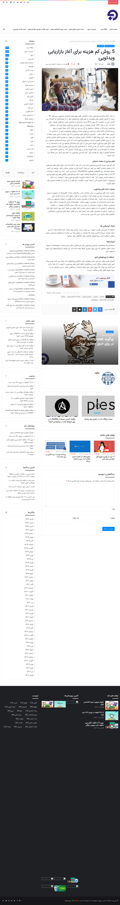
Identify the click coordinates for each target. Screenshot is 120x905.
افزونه (23, 703)
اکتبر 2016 (29, 628)
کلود (31, 137)
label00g (32, 295)
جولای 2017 (29, 595)
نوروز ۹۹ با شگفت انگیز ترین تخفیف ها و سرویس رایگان (13, 204)
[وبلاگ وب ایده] (112, 15)
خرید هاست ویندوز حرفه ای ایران (38, 29)
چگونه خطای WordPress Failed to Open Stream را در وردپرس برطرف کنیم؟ (19, 411)
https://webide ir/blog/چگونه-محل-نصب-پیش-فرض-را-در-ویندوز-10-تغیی (21, 271)
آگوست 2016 (28, 635)
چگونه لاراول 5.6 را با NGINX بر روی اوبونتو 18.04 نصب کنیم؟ (21, 334)
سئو (32, 55)
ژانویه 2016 (29, 650)
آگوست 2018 (28, 548)
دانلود (31, 152)
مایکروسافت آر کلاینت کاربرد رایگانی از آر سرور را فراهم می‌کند (81, 458)
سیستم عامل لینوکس (26, 63)
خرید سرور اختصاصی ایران (58, 29)
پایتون (31, 160)
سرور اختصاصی (31, 715)
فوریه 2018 (29, 570)
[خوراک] (7, 2)
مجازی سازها (29, 119)
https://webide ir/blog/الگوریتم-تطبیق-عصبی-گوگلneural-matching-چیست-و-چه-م (21, 252)
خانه (111, 41)
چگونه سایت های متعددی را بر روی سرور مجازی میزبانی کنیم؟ (20, 347)
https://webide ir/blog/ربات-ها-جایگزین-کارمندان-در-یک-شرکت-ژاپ (21, 277)
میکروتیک (30, 156)
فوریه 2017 (29, 613)
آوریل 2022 (29, 519)
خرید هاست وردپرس (19, 29)
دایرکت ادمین (28, 104)
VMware (30, 126)
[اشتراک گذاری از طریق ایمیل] (79, 309)
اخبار (31, 141)
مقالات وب (104, 29)
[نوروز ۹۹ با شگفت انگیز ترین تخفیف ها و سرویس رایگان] (28, 205)
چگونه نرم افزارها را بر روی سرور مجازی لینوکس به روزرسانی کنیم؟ (20, 340)
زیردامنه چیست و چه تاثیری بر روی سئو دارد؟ (56, 455)
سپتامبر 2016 (28, 631)
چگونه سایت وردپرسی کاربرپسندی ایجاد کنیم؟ (13, 215)
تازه (33, 172)
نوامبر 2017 (29, 581)
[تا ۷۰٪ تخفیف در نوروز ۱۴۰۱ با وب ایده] (28, 194)
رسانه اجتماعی (31, 711)
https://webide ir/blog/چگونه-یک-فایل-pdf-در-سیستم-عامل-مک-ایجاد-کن (20, 306)
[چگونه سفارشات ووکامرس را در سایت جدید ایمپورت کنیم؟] (72, 888)
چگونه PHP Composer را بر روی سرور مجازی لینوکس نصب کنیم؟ (94, 344)
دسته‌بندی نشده (28, 115)
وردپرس (30, 59)
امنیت (31, 134)
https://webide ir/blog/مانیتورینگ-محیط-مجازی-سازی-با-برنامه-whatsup (21, 300)
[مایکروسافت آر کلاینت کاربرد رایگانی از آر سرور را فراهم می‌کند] (80, 446)
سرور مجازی (110, 332)
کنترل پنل (30, 96)
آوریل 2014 (29, 675)
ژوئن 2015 (29, 664)
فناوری (31, 78)
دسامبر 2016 (29, 621)
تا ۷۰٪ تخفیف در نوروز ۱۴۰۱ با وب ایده (12, 192)
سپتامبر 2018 (28, 544)
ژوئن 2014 (29, 668)
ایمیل (112, 518)
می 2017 (30, 602)
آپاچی (33, 703)
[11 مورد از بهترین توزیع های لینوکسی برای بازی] (104, 446)
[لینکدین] (17, 2)
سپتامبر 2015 (28, 657)
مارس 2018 (29, 566)
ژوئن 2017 (29, 599)
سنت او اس (29, 70)
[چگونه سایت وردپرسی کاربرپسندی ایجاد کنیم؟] (28, 216)
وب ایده (67, 900)
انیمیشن (102, 297)
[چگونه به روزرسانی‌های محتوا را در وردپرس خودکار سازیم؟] (47, 888)
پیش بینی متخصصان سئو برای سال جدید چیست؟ (13, 226)
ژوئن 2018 (29, 555)
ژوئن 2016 (29, 642)
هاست (18, 723)
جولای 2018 (29, 551)
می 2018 (30, 559)
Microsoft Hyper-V (26, 122)
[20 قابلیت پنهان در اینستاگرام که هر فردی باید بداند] (72, 789)
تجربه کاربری (10, 707)
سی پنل (30, 107)
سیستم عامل (29, 85)
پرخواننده (20, 172)
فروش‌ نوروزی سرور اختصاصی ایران (13, 182)
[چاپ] (74, 309)
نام (113, 509)
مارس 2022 (29, 522)
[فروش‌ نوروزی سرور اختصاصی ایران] (28, 184)
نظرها (8, 172)
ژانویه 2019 (29, 530)
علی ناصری (31, 497)
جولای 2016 (29, 639)
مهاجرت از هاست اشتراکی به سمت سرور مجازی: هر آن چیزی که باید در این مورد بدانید (20, 354)
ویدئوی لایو (95, 300)
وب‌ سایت (76, 518)
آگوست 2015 (28, 660)
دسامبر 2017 (29, 577)
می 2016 (30, 646)
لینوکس (19, 719)
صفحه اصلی (113, 29)
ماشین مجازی (31, 723)
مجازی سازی (29, 92)
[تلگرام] (10, 2)
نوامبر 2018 (29, 537)
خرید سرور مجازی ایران (76, 29)
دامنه (31, 145)
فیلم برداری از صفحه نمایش (107, 300)
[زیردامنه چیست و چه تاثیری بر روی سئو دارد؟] (55, 445)
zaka (108, 64)
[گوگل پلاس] (28, 2)
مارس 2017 (29, 610)
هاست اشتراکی (31, 727)
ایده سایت (29, 149)
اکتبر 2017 (29, 584)
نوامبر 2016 (29, 624)
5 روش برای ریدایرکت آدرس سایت (19, 486)
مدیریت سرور (91, 29)
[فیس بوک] (24, 2)
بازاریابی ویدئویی (86, 297)
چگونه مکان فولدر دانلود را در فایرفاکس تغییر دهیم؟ (21, 481)
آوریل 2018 (29, 562)
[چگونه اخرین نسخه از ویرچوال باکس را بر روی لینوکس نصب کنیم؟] (60, 888)
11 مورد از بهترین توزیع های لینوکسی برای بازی (105, 457)
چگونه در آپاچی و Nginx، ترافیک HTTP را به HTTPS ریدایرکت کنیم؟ (21, 475)
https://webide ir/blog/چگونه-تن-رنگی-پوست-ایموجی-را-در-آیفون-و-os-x (22, 290)
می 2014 (30, 671)
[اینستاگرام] (14, 2)
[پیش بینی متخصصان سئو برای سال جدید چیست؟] (28, 227)
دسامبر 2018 (29, 533)
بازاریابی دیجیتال (103, 41)
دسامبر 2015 (29, 653)
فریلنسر (63, 297)
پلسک (31, 100)
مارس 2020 (29, 526)
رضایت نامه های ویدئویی (73, 297)
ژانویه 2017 (29, 617)
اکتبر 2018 (29, 541)
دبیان (31, 74)
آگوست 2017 (28, 591)
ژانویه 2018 (29, 573)
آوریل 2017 (29, 606)
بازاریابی (96, 297)
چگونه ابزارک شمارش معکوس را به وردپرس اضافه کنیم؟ (22, 399)
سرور (11, 711)
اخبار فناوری (29, 111)
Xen (31, 130)
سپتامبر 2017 (28, 588)
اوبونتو (31, 66)
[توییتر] (21, 2)
